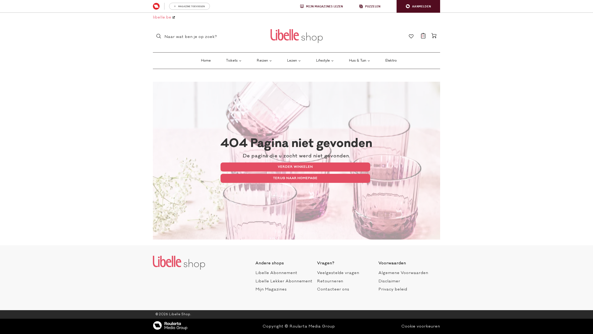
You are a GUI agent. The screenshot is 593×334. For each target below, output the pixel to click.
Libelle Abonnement (276, 272)
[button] (418, 6)
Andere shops (269, 263)
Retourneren (330, 281)
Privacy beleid (393, 289)
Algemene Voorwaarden (403, 272)
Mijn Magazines (271, 289)
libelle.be (163, 17)
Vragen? (325, 263)
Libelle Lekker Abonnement (283, 281)
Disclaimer (389, 281)
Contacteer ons (333, 289)
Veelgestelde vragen (338, 272)
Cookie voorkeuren (420, 326)
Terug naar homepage (295, 178)
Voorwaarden (392, 263)
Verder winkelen (295, 167)
